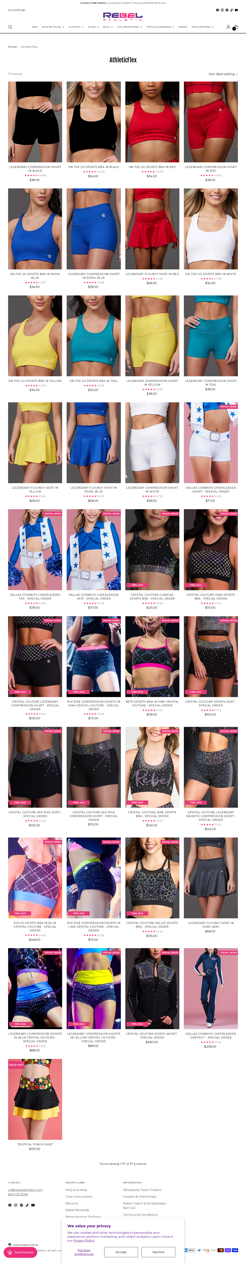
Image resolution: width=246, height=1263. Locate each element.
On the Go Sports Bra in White (210, 274)
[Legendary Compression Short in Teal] (211, 335)
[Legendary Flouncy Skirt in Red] (152, 228)
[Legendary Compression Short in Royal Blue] (94, 228)
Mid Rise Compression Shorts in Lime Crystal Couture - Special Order (93, 926)
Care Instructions (79, 1196)
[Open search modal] (10, 27)
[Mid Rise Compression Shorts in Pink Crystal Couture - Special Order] (94, 656)
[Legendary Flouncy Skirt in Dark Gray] (211, 878)
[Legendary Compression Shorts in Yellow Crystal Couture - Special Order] (94, 988)
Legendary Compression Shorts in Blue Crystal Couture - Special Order (35, 1037)
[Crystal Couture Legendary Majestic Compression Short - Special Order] (211, 767)
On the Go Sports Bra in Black (93, 167)
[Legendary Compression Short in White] (152, 442)
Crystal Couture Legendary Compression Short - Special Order (35, 705)
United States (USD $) (25, 1244)
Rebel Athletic (38, 1250)
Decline (158, 1252)
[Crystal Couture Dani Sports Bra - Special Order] (211, 549)
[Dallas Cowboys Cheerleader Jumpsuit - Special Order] (211, 988)
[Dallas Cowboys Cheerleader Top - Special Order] (35, 549)
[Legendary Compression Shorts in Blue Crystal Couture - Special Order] (35, 988)
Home (12, 46)
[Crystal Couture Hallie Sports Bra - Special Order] (152, 878)
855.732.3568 (18, 1194)
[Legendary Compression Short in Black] (35, 122)
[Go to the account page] (228, 27)
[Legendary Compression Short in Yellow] (152, 335)
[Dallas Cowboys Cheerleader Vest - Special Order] (94, 549)
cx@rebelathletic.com (25, 1190)
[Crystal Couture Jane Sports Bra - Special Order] (152, 767)
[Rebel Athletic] (123, 17)
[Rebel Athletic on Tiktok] (231, 10)
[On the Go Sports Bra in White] (211, 228)
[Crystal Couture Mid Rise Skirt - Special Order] (35, 767)
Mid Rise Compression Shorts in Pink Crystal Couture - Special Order (93, 705)
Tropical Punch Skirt (35, 1144)
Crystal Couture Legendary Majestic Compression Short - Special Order (211, 816)
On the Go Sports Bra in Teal (94, 381)
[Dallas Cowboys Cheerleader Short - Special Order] (211, 442)
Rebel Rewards (77, 1210)
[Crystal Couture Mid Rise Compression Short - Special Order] (94, 767)
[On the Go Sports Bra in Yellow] (35, 335)
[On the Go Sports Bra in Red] (152, 122)
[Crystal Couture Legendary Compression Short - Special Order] (35, 656)
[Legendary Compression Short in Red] (211, 122)
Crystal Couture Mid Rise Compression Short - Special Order (94, 816)
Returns (72, 1203)
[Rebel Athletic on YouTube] (236, 10)
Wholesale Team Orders (142, 1190)
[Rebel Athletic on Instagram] (222, 10)
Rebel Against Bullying (83, 1217)
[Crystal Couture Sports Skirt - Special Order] (211, 656)
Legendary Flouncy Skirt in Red (152, 274)
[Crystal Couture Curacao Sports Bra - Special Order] (152, 549)
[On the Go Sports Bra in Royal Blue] (35, 228)
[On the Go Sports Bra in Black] (94, 122)
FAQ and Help (76, 1190)
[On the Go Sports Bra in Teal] (94, 335)
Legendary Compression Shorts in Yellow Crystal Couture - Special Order (94, 1037)
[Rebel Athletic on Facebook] (217, 10)
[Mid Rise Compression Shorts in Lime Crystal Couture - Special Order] (94, 878)
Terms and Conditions (140, 1214)
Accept (121, 1252)
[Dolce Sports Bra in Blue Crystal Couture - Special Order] (35, 878)
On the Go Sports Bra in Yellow (35, 381)
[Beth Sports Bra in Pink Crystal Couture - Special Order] (152, 656)
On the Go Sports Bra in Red (152, 167)
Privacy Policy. (84, 1240)
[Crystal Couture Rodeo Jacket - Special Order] (152, 988)
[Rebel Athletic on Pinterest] (227, 10)
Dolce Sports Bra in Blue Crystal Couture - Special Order (35, 926)
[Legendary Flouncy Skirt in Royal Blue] (94, 442)
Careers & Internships (139, 1196)
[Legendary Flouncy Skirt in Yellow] (35, 442)
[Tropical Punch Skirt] (35, 1099)
